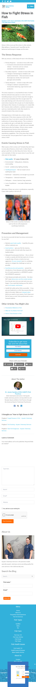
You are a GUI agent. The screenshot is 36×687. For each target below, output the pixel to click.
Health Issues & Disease (18, 650)
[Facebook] (2, 1)
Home (18, 610)
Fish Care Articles (18, 637)
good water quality (16, 243)
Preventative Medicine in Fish (13, 308)
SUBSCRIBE (18, 354)
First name (7, 582)
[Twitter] (8, 1)
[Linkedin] (21, 406)
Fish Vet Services (18, 617)
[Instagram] (5, 1)
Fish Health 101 (18, 648)
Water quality (9, 159)
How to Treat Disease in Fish (13, 313)
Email (5, 590)
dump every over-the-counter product (22, 279)
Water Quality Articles (18, 652)
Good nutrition (9, 248)
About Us (18, 612)
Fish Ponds (18, 639)
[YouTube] (10, 1)
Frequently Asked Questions (18, 614)
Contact (18, 659)
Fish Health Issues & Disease (8, 22)
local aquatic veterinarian (15, 285)
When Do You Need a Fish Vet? (14, 310)
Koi (18, 628)
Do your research (17, 261)
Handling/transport (10, 170)
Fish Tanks (18, 641)
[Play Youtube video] (18, 326)
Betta (18, 626)
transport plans (26, 292)
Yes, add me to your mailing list (11, 508)
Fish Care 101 (18, 635)
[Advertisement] (18, 456)
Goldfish (18, 624)
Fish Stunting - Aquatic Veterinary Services (19, 424)
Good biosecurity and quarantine (14, 268)
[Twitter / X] (18, 406)
